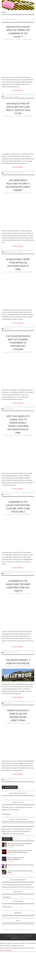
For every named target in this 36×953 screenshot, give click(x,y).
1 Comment (27, 593)
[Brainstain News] (18, 5)
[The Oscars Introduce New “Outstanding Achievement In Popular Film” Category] (18, 371)
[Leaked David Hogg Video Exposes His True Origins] (4, 872)
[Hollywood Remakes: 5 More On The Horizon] (18, 675)
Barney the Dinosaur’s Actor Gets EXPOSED (20, 865)
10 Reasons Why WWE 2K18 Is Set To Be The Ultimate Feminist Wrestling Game (19, 851)
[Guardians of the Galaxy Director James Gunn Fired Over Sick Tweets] (18, 612)
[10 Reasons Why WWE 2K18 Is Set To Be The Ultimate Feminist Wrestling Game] (4, 851)
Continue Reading (18, 90)
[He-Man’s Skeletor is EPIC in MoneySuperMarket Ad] (4, 859)
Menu (4, 12)
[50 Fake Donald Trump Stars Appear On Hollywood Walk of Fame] (18, 291)
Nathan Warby (17, 352)
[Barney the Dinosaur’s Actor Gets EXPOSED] (4, 866)
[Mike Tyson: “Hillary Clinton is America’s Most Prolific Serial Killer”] (4, 844)
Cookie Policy (8, 950)
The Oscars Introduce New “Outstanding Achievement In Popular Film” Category (18, 343)
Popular (7, 839)
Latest (18, 839)
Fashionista (14, 938)
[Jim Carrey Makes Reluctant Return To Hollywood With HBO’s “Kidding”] (18, 212)
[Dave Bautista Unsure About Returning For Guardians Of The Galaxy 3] (18, 58)
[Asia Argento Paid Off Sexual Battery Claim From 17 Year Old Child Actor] (18, 135)
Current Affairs (14, 173)
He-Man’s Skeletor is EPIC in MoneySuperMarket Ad (15, 858)
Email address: (6, 814)
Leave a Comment (27, 39)
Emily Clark (18, 39)
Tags (29, 839)
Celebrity (6, 96)
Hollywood (16, 96)
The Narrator (17, 116)
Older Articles (9, 787)
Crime (11, 779)
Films (11, 96)
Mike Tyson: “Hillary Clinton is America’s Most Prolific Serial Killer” (19, 844)
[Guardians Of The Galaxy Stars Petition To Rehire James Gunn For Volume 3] (18, 533)
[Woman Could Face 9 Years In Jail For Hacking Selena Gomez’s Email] (18, 742)
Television (19, 252)
